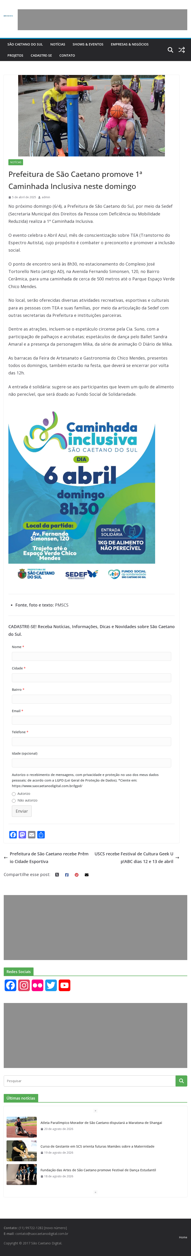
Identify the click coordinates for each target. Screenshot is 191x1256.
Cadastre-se (41, 55)
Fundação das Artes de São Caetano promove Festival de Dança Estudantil (98, 1170)
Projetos (15, 55)
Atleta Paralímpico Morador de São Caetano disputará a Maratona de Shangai (101, 1122)
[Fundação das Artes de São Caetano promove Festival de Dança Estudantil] (22, 1174)
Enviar (22, 811)
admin (46, 197)
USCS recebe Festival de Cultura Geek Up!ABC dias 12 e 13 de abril (134, 857)
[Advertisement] (102, 19)
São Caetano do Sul (25, 44)
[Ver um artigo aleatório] (181, 49)
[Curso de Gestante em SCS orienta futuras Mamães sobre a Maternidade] (22, 1150)
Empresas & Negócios (130, 44)
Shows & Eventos (88, 44)
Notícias (57, 44)
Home (183, 1237)
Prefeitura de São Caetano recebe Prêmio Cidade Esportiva (49, 857)
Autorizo (23, 793)
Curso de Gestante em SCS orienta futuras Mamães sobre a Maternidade (97, 1146)
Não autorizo (27, 800)
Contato (67, 55)
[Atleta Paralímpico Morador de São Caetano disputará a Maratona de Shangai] (22, 1127)
